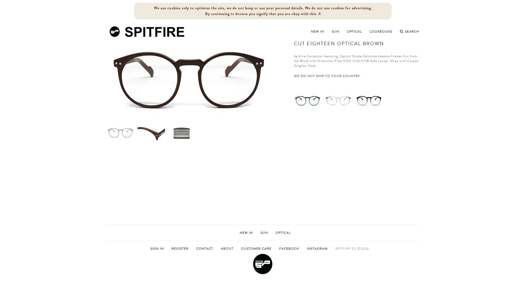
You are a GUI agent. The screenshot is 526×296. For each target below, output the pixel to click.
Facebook (289, 248)
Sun (335, 31)
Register (179, 248)
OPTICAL (283, 232)
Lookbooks (381, 31)
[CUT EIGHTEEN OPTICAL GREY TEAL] (307, 100)
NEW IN (246, 232)
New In (317, 31)
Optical (354, 31)
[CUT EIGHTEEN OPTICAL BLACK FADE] (369, 100)
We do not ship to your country (327, 76)
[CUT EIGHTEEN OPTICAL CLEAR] (338, 100)
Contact (204, 248)
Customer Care (256, 248)
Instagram (317, 248)
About (227, 248)
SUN (264, 232)
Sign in (157, 248)
